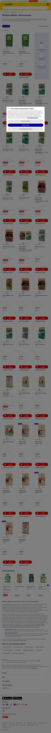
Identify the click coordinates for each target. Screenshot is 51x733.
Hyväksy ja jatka (25, 125)
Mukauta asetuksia (25, 121)
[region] (25, 119)
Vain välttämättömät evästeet (25, 129)
